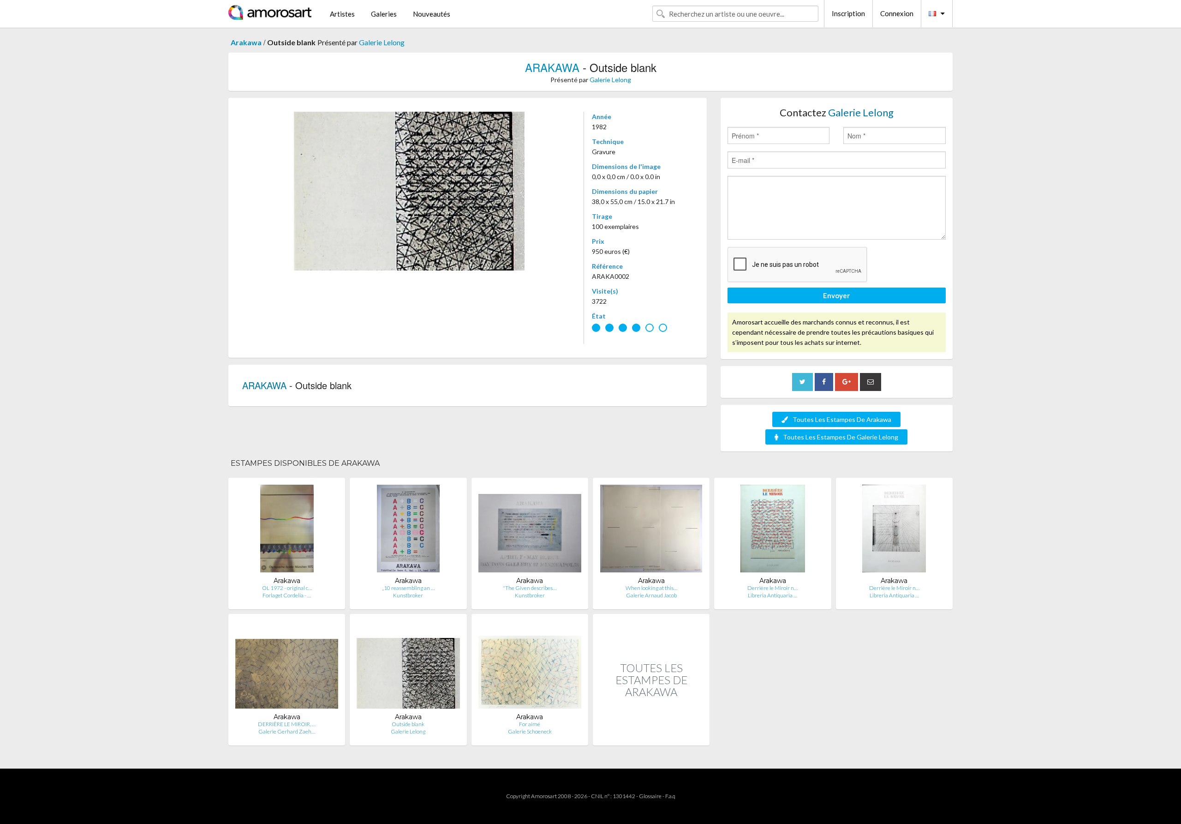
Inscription (848, 13)
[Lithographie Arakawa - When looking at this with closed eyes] (651, 530)
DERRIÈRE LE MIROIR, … (287, 724)
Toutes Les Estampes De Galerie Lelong (840, 437)
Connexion (896, 13)
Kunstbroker (408, 595)
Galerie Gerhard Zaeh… (286, 731)
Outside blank (408, 724)
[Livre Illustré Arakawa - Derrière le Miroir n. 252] (772, 530)
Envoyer (836, 295)
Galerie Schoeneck (530, 731)
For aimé (529, 724)
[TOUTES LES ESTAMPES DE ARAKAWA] (651, 735)
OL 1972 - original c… (287, 587)
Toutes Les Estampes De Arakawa (842, 419)
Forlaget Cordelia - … (286, 595)
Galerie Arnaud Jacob (651, 595)
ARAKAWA (552, 67)
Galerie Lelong (382, 42)
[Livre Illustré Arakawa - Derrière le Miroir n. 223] (894, 530)
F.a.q (670, 796)
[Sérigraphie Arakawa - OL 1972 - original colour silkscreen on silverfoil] (287, 530)
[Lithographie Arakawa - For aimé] (529, 667)
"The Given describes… (529, 587)
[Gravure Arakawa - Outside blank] (408, 667)
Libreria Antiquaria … (772, 595)
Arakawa (246, 42)
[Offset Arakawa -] (529, 530)
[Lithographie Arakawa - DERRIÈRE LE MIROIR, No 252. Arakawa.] (286, 667)
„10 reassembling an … (408, 587)
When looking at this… (651, 587)
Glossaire (650, 796)
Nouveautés (431, 14)
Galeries (384, 14)
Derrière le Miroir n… (772, 587)
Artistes (342, 14)
